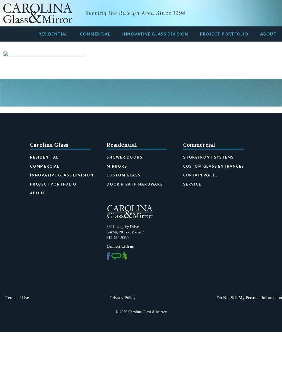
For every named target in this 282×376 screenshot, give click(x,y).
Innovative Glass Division (155, 34)
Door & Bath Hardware (135, 184)
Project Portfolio (224, 34)
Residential (53, 34)
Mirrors (117, 166)
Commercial (95, 34)
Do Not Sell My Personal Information (249, 297)
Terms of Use (17, 297)
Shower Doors (125, 157)
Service (192, 184)
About (268, 34)
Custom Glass (124, 175)
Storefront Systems (208, 157)
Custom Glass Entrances (213, 166)
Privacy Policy (122, 297)
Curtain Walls (200, 175)
